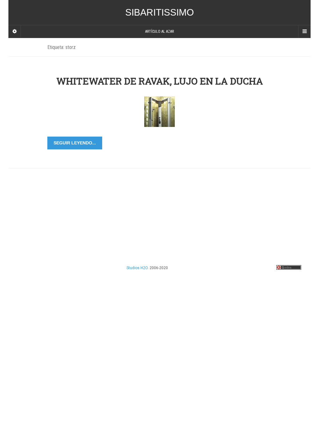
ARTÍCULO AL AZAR (159, 31)
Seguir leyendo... (75, 142)
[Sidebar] (14, 31)
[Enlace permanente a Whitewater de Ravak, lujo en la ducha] (159, 111)
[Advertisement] (163, 212)
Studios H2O (137, 268)
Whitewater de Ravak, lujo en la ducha (159, 81)
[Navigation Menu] (304, 31)
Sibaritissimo (159, 12)
